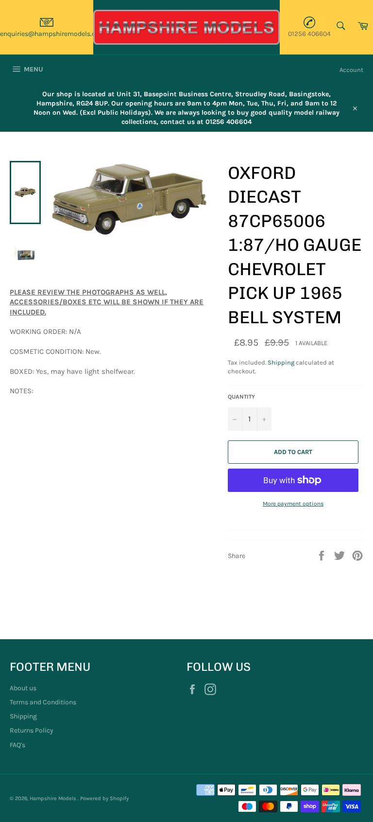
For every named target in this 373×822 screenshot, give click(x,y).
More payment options (293, 503)
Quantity (241, 396)
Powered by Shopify (104, 798)
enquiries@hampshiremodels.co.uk (54, 34)
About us (23, 688)
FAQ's (17, 745)
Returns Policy (31, 730)
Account (351, 69)
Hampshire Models (54, 798)
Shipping (281, 362)
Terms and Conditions (43, 702)
